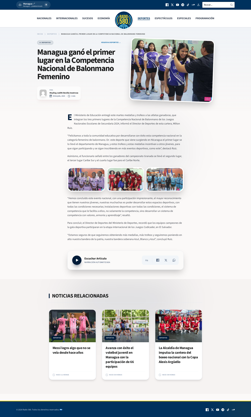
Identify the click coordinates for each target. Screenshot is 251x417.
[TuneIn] (193, 4)
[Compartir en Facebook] (158, 260)
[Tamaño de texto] (146, 260)
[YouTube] (177, 4)
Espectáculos (163, 18)
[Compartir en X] (166, 260)
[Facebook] (167, 4)
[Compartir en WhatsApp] (174, 260)
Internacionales (67, 18)
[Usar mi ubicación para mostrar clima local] (46, 5)
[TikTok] (188, 4)
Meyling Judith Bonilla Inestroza (64, 92)
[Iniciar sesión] (198, 4)
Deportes (144, 18)
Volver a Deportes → (111, 42)
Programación (205, 18)
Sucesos (87, 18)
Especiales (184, 18)
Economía (104, 18)
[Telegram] (182, 4)
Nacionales (44, 18)
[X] (172, 4)
